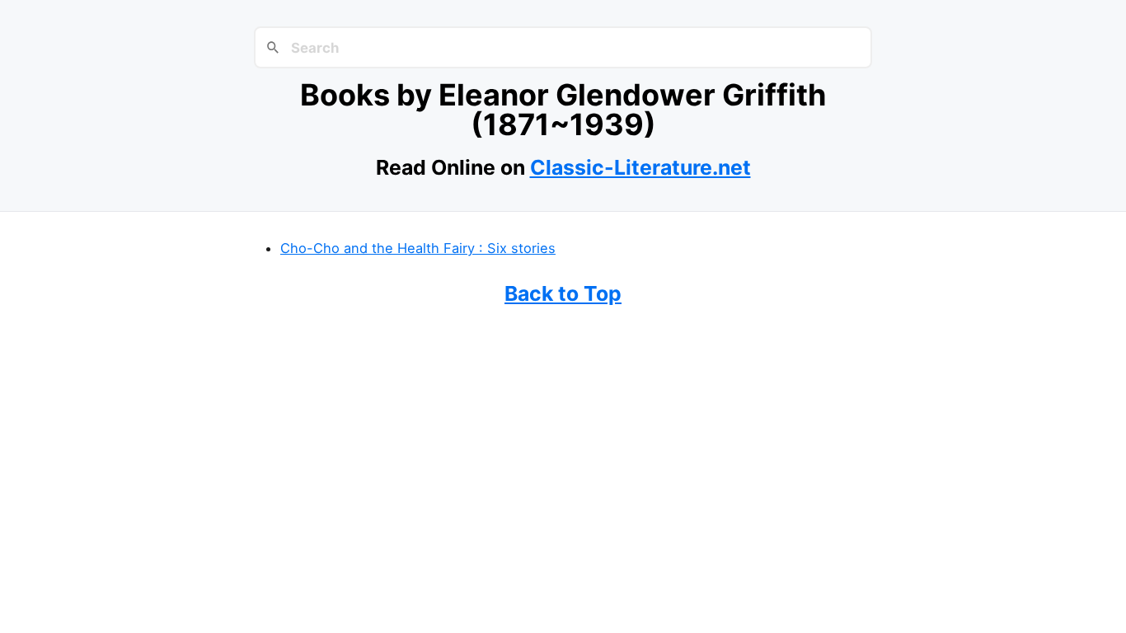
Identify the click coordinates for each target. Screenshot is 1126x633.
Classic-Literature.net (640, 167)
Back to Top (563, 293)
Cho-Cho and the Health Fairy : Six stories (418, 248)
